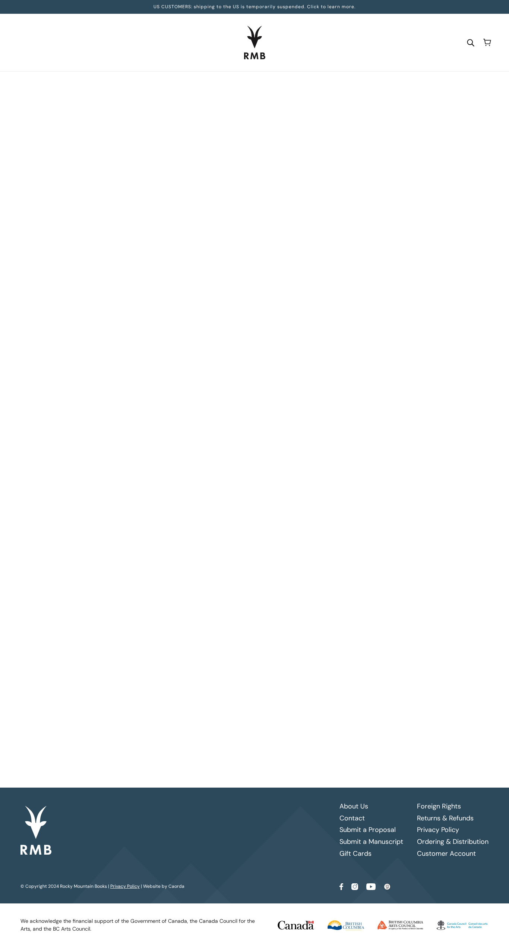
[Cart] (487, 42)
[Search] (470, 42)
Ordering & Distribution (453, 841)
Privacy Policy (438, 829)
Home (203, 86)
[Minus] (201, 195)
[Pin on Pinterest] (224, 453)
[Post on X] (212, 453)
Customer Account (446, 853)
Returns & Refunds (445, 818)
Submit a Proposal (367, 829)
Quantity (209, 181)
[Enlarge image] (126, 173)
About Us (353, 806)
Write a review (318, 522)
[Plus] (225, 195)
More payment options (319, 278)
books (222, 86)
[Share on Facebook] (200, 453)
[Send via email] (235, 453)
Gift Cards (355, 853)
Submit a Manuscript (371, 841)
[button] (247, 453)
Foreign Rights (439, 806)
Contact (352, 818)
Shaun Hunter (215, 147)
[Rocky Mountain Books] (254, 42)
